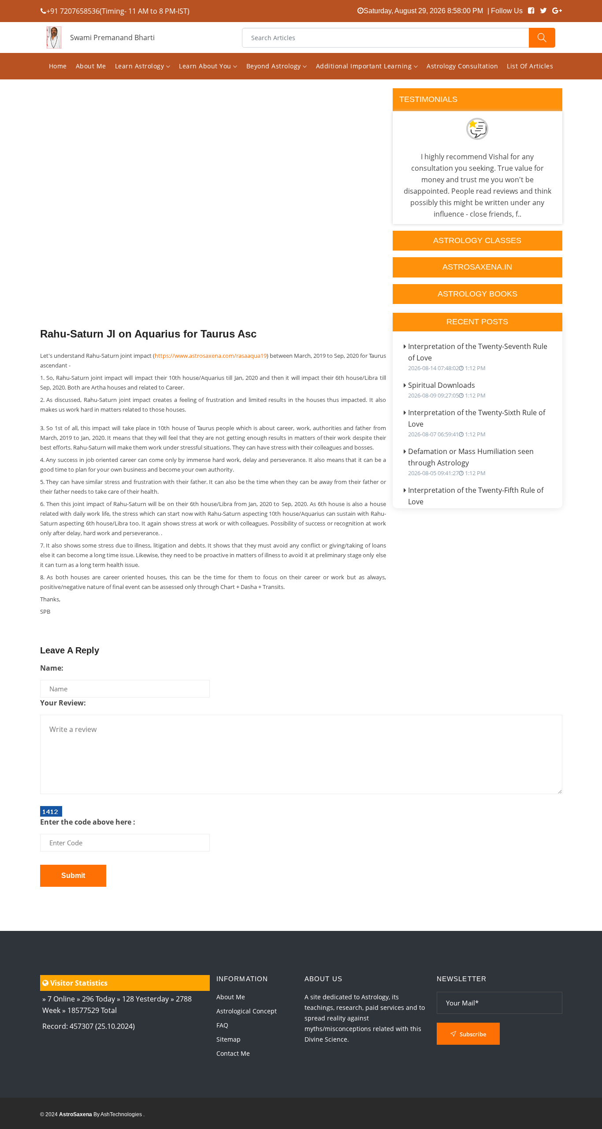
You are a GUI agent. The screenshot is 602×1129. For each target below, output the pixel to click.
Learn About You (206, 66)
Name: (51, 668)
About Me (91, 66)
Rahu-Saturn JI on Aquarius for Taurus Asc (148, 334)
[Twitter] (543, 11)
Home (58, 66)
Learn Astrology (140, 66)
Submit (73, 875)
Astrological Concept (246, 1011)
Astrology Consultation (462, 66)
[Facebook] (531, 11)
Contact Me (233, 1053)
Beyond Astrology (274, 66)
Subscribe (472, 1034)
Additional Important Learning (365, 66)
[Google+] (557, 11)
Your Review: (63, 703)
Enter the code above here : (87, 822)
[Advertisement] (213, 226)
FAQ (222, 1025)
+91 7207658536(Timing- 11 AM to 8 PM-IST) (118, 11)
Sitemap (228, 1039)
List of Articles (530, 66)
